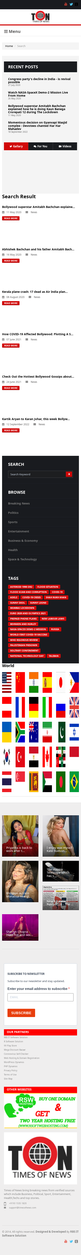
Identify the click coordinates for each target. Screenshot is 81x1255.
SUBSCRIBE (21, 1013)
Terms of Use (10, 1074)
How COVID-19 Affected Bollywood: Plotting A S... (37, 334)
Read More (10, 218)
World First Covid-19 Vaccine (28, 634)
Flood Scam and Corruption (28, 591)
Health (13, 550)
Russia (55, 629)
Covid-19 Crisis (31, 597)
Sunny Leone (38, 602)
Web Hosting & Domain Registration (21, 1058)
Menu (14, 31)
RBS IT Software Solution (16, 1037)
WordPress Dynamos (14, 1062)
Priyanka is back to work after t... (19, 849)
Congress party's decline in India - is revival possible (39, 80)
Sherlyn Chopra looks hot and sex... (19, 933)
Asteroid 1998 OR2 (21, 586)
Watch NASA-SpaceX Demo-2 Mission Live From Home (38, 93)
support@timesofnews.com (22, 1207)
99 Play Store (10, 1045)
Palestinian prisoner (23, 645)
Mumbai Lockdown (22, 607)
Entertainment (18, 531)
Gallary (18, 146)
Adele (13, 597)
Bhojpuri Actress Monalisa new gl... (19, 894)
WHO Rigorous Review (24, 639)
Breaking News (19, 503)
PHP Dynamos (10, 1066)
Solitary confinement (24, 650)
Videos (67, 146)
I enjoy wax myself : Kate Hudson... (60, 849)
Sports (12, 522)
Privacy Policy (10, 1070)
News (34, 212)
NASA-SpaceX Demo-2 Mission (28, 629)
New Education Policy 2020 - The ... (60, 902)
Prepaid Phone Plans (23, 618)
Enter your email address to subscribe (37, 989)
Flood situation (47, 586)
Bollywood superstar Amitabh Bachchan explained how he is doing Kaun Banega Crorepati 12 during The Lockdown (37, 109)
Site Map (8, 1078)
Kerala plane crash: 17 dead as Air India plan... (35, 292)
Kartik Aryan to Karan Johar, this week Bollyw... (36, 419)
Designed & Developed (51, 1231)
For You (42, 146)
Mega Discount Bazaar (15, 1049)
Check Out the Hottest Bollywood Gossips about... (38, 376)
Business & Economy (23, 541)
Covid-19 (57, 591)
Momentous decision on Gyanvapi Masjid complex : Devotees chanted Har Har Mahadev (37, 125)
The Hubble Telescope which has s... (58, 872)
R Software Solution (13, 1041)
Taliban (54, 655)
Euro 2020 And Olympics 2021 (28, 613)
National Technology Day (27, 655)
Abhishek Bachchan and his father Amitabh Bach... (38, 249)
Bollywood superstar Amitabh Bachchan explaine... (38, 207)
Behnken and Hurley (23, 624)
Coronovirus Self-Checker (16, 1054)
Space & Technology (22, 559)
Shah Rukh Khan (56, 597)
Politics (13, 513)
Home (9, 46)
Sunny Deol (17, 602)
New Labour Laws (53, 618)
